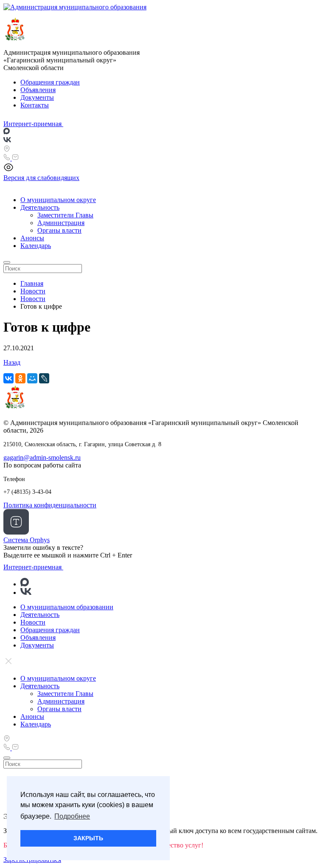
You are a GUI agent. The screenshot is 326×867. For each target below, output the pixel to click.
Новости (32, 622)
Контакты (34, 105)
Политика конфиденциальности (49, 505)
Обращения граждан (50, 82)
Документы (37, 97)
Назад (11, 362)
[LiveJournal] (44, 378)
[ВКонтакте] (8, 378)
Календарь (35, 245)
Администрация (60, 222)
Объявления (38, 89)
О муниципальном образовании (66, 607)
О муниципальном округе (58, 199)
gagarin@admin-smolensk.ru (42, 457)
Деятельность (39, 207)
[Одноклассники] (20, 378)
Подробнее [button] (72, 816)
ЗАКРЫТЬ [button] (88, 838)
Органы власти (59, 230)
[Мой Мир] (32, 378)
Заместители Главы (65, 215)
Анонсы (32, 238)
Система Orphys (26, 539)
